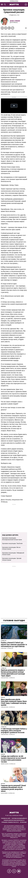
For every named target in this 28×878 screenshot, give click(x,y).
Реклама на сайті (5, 818)
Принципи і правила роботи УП (10, 822)
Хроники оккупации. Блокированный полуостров (12, 539)
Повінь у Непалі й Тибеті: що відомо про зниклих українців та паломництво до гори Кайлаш (14, 644)
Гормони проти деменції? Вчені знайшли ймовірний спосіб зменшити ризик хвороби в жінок (13, 788)
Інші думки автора (10, 535)
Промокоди (23, 822)
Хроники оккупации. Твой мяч (12, 543)
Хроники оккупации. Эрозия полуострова (11, 559)
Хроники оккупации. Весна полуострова (11, 548)
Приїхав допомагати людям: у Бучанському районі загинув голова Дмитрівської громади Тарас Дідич (13, 673)
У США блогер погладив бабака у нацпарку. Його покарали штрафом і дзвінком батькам (14, 730)
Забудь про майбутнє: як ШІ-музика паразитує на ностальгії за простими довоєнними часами (13, 759)
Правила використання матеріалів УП (14, 820)
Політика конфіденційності (19, 818)
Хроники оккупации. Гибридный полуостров (13, 553)
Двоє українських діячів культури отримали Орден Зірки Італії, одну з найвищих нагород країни (14, 702)
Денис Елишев (15, 21)
